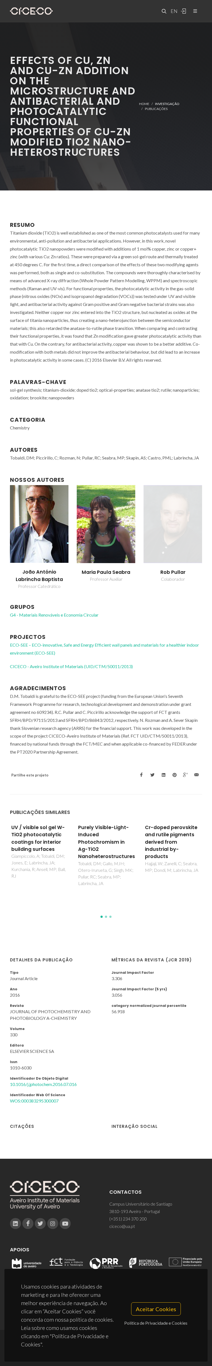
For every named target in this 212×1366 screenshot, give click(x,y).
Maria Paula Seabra (173, 572)
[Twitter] (40, 1223)
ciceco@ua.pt (122, 1226)
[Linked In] (15, 1223)
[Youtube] (65, 1223)
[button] (101, 917)
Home (144, 104)
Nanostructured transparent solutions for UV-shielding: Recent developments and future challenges (173, 842)
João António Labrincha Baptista (106, 575)
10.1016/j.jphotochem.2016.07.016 (43, 1084)
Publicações (156, 109)
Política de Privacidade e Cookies (155, 1322)
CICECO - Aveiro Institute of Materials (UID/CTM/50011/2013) (71, 666)
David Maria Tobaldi (39, 572)
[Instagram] (52, 1223)
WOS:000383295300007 (34, 1100)
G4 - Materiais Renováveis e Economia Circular (54, 614)
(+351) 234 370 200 (128, 1218)
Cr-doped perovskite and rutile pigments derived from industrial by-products (104, 842)
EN (173, 11)
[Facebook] (27, 1223)
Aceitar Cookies (156, 1309)
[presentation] (5, 537)
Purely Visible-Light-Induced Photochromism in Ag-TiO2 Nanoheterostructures (39, 842)
